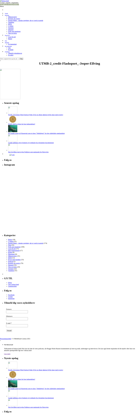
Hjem (10, 282)
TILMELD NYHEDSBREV (9, 4)
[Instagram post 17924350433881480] (26, 170)
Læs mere (7, 354)
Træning (11, 28)
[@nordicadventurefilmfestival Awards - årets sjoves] (117, 173)
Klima (10, 252)
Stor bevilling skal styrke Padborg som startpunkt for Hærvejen (28, 152)
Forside (6, 13)
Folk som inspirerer (14, 31)
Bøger (10, 39)
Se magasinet (12, 44)
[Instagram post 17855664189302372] (71, 170)
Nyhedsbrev (7, 51)
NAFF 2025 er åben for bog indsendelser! (21, 124)
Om (9, 48)
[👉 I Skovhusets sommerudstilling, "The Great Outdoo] (117, 198)
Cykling (10, 26)
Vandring (11, 22)
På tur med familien (14, 260)
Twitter (10, 297)
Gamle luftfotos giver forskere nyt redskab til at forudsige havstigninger (31, 143)
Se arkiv (10, 55)
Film (6, 40)
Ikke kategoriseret (14, 250)
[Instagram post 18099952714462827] (26, 173)
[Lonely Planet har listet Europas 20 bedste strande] (71, 176)
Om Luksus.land (8, 46)
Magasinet (7, 42)
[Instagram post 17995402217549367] (117, 170)
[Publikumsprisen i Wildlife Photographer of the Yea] (71, 206)
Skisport (10, 29)
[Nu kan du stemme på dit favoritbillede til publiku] (26, 187)
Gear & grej (7, 35)
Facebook (11, 295)
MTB (10, 24)
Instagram (11, 298)
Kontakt (10, 50)
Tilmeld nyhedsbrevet (15, 53)
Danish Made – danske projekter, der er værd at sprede (25, 20)
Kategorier (7, 15)
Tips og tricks (12, 33)
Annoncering (12, 286)
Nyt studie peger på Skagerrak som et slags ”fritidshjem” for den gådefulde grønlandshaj (36, 133)
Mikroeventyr (12, 17)
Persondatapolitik (5, 339)
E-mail (9, 323)
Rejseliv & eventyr (14, 19)
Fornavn (8, 309)
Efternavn (9, 316)
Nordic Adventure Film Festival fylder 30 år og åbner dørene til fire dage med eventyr (35, 115)
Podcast (10, 261)
